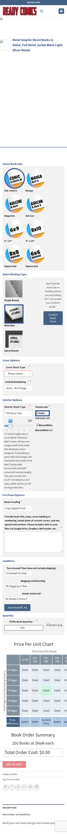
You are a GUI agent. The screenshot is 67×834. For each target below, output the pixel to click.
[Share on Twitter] (18, 787)
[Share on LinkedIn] (37, 787)
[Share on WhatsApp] (6, 787)
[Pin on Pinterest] (30, 787)
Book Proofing (12, 502)
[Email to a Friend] (24, 787)
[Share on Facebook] (12, 787)
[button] (42, 11)
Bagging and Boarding (33, 581)
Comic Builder (13, 779)
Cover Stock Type (16, 367)
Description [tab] (9, 807)
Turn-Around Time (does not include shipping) (32, 568)
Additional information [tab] (16, 814)
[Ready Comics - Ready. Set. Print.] (20, 11)
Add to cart (14, 764)
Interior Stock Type (15, 407)
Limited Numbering (15, 382)
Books (14, 774)
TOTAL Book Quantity (21, 622)
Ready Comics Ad (31, 593)
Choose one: (42, 407)
